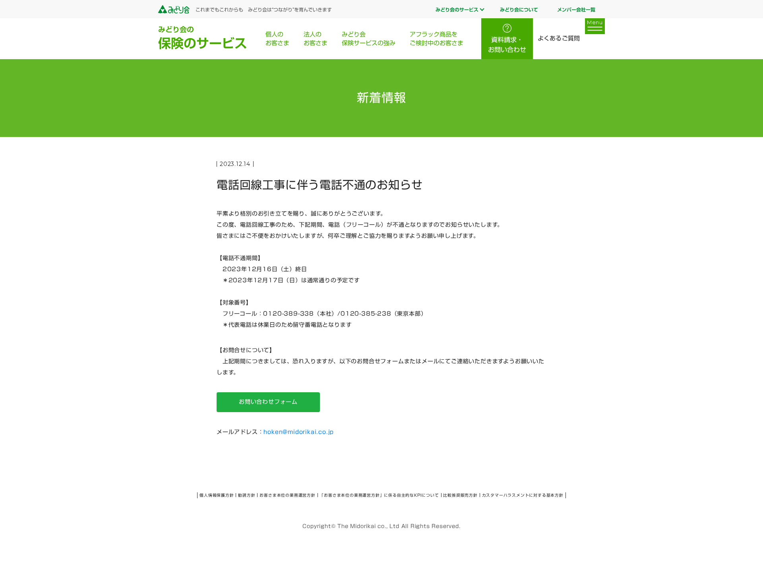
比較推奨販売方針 (460, 495)
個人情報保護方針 (216, 495)
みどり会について (519, 9)
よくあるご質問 (558, 38)
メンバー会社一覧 (576, 9)
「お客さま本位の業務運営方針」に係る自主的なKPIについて (379, 495)
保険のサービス (202, 38)
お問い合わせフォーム (268, 402)
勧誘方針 (246, 495)
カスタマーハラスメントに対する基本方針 (523, 495)
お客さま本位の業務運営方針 (287, 495)
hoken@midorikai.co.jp (298, 432)
